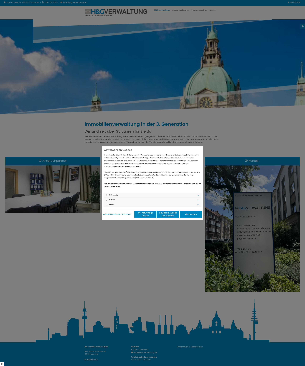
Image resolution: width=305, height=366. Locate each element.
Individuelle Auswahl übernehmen (168, 214)
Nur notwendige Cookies (145, 214)
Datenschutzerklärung (111, 214)
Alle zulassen (191, 214)
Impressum (126, 214)
